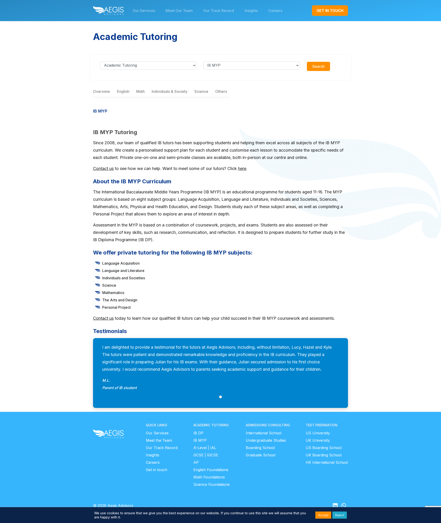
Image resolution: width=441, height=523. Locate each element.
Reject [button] (339, 515)
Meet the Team (159, 440)
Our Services (157, 433)
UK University (318, 440)
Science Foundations (211, 484)
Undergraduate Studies (266, 440)
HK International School (327, 462)
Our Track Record (162, 447)
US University (318, 433)
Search (318, 66)
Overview (101, 91)
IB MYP (200, 440)
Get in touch (156, 469)
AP (196, 462)
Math (140, 91)
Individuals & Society (169, 91)
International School (263, 433)
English (123, 91)
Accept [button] (323, 515)
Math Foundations (209, 477)
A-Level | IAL (204, 447)
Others (221, 91)
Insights (152, 455)
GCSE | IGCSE (205, 455)
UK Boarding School (324, 455)
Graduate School (260, 455)
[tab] (220, 397)
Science (201, 91)
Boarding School (260, 447)
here (242, 168)
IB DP (198, 433)
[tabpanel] (220, 367)
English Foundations (210, 469)
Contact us (103, 168)
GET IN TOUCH (330, 10)
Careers (153, 462)
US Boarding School (324, 447)
